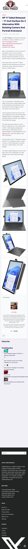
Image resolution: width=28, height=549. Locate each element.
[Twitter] (13, 331)
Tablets (4, 15)
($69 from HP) (6, 133)
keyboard (9, 41)
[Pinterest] (16, 331)
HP (4, 335)
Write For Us (5, 516)
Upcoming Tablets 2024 (8, 493)
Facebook (4, 528)
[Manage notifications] (25, 546)
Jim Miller (6, 34)
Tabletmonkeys (6, 466)
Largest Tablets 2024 (7, 497)
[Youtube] (15, 331)
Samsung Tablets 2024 (8, 495)
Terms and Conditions (8, 514)
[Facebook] (11, 331)
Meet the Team (6, 509)
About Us (4, 507)
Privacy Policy (5, 512)
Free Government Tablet (8, 489)
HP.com (13, 47)
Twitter (3, 530)
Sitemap (4, 519)
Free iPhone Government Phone (10, 491)
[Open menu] (26, 5)
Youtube (4, 533)
